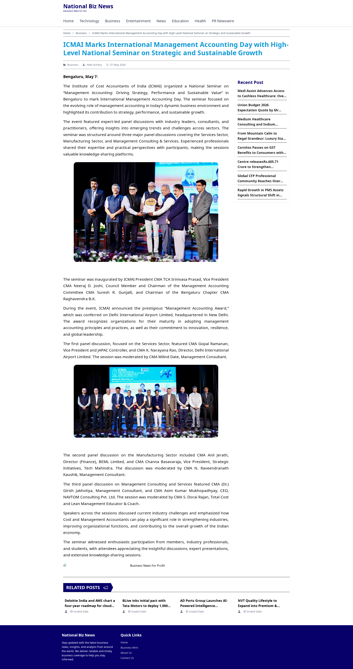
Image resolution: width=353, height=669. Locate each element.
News (161, 20)
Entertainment (138, 20)
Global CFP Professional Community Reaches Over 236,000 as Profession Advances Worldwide (259, 178)
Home (68, 20)
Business (112, 20)
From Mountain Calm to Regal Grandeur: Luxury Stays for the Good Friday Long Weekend (262, 136)
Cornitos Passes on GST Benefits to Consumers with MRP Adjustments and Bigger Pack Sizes (262, 150)
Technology (89, 20)
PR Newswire (223, 20)
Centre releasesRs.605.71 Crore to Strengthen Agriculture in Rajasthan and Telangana (261, 164)
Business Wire (129, 647)
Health (200, 20)
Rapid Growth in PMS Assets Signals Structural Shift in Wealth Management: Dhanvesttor (261, 193)
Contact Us (127, 658)
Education (180, 20)
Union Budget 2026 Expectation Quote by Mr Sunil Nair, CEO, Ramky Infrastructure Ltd (258, 108)
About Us (126, 652)
